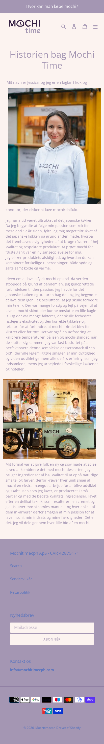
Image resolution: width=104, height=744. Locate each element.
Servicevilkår (21, 578)
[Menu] (95, 26)
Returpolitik (20, 592)
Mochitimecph (45, 728)
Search (16, 565)
